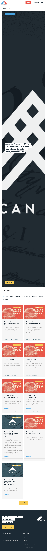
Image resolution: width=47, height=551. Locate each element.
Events (25, 540)
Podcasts (40, 296)
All (3, 296)
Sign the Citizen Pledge (29, 537)
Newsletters (18, 296)
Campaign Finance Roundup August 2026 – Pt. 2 (11, 323)
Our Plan (5, 537)
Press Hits (5, 299)
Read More (6, 335)
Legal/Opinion (9, 296)
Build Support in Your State (30, 544)
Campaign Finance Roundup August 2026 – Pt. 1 (33, 323)
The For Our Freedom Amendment (10, 540)
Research (34, 296)
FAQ (3, 544)
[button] (23, 503)
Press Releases (26, 296)
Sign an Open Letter (28, 547)
